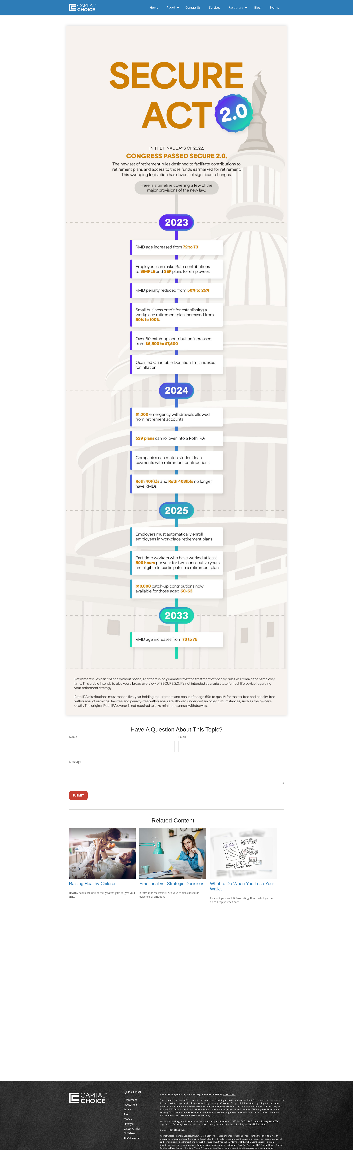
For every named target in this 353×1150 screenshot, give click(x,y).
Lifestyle (129, 1124)
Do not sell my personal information (248, 1124)
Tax (126, 1114)
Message (75, 762)
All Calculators (132, 1138)
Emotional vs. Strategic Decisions (171, 883)
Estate (127, 1109)
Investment (130, 1104)
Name (73, 737)
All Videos (129, 1133)
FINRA (243, 1141)
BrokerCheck (229, 1094)
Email (182, 737)
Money (128, 1119)
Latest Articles (132, 1128)
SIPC (249, 1141)
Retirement (130, 1100)
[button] (154, 7)
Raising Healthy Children (93, 883)
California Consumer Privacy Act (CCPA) (259, 1121)
